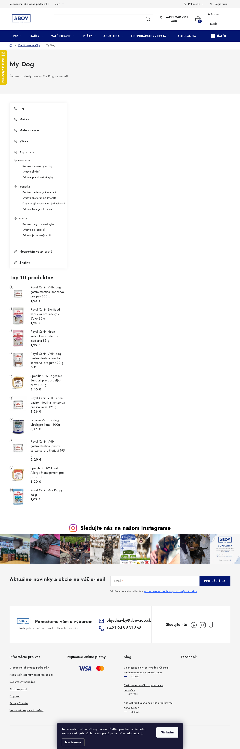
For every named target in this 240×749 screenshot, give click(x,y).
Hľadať (148, 19)
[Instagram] (203, 625)
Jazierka (22, 218)
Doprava (15, 696)
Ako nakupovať (18, 689)
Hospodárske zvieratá (36, 251)
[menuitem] (18, 36)
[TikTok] (212, 625)
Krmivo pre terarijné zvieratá (39, 192)
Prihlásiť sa (215, 581)
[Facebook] (194, 625)
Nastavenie (73, 742)
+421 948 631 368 (176, 19)
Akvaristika (24, 160)
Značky (25, 262)
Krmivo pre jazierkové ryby (38, 224)
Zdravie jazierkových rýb (36, 235)
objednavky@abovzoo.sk (128, 620)
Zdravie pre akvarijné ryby (37, 177)
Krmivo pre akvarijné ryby (37, 166)
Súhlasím (167, 732)
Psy (22, 108)
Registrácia (221, 4)
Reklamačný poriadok (22, 682)
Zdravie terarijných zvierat (37, 209)
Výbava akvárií (30, 171)
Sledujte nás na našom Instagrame (125, 528)
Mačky (24, 119)
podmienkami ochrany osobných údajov (170, 591)
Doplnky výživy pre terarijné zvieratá (43, 203)
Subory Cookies (19, 703)
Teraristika (24, 186)
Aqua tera (27, 152)
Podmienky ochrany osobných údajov (31, 675)
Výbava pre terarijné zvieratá (39, 198)
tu (142, 733)
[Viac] (219, 36)
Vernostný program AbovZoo (27, 710)
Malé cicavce (29, 130)
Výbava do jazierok (33, 230)
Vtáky (24, 141)
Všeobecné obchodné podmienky (29, 4)
